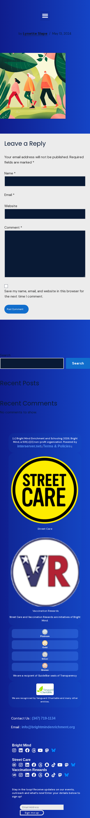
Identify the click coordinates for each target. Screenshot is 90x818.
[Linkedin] (21, 750)
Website (10, 206)
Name (10, 173)
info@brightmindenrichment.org (48, 727)
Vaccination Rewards (29, 770)
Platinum (45, 636)
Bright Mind (21, 745)
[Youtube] (40, 750)
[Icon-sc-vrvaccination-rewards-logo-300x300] (14, 775)
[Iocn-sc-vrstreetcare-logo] (14, 765)
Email (9, 195)
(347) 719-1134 (43, 718)
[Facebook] (27, 750)
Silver (45, 659)
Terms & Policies (57, 446)
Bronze (45, 670)
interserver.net (29, 446)
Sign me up (32, 812)
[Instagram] (14, 750)
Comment (13, 227)
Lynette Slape (35, 33)
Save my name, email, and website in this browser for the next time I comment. (44, 294)
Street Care (21, 760)
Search (5, 355)
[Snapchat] (47, 765)
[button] (45, 16)
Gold (44, 647)
